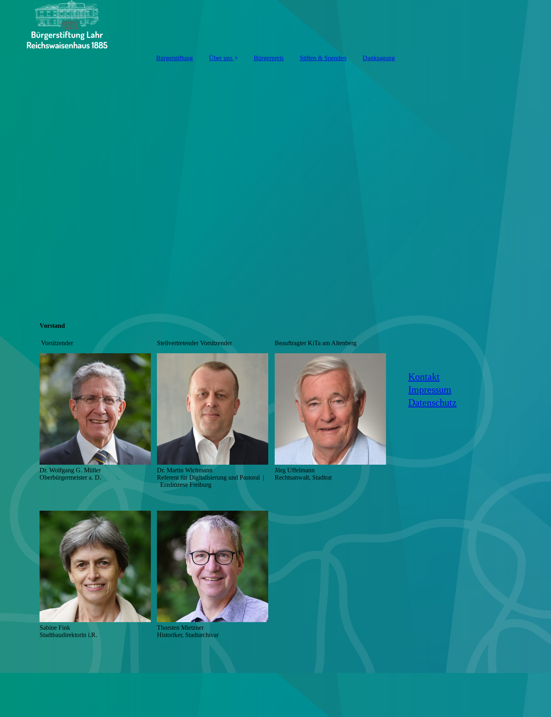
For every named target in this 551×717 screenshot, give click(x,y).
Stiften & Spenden (323, 58)
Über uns (220, 58)
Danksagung (379, 58)
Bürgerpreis (269, 58)
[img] (275, 24)
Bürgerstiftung (174, 58)
